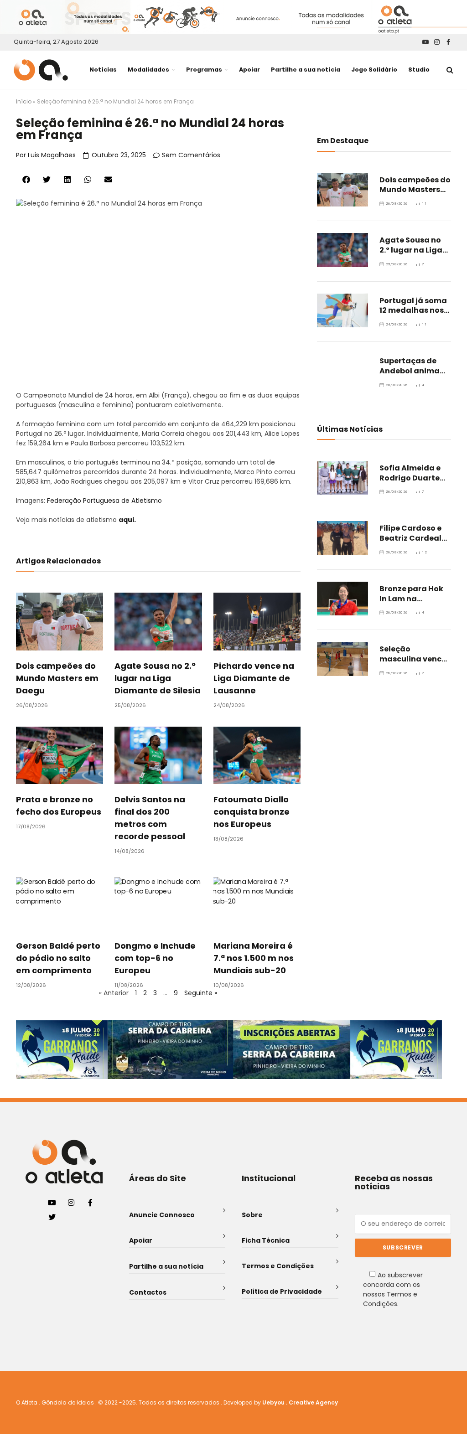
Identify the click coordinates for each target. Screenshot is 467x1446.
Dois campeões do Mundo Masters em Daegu (57, 678)
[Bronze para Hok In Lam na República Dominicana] (342, 598)
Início (23, 101)
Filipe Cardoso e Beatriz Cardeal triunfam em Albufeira (410, 533)
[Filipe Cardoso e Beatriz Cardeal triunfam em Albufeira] (342, 538)
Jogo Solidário (374, 69)
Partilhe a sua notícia (305, 69)
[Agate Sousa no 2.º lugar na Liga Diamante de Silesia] (342, 250)
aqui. (127, 519)
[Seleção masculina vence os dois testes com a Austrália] (342, 659)
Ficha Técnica (266, 1240)
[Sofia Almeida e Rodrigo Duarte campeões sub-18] (342, 478)
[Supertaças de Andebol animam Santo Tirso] (342, 370)
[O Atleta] (41, 70)
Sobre (252, 1214)
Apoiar (249, 69)
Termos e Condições (278, 1265)
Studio (419, 69)
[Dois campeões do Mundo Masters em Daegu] (342, 190)
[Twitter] (52, 1217)
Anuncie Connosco (162, 1214)
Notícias (103, 69)
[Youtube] (52, 1202)
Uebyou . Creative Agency (300, 1402)
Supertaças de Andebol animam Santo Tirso (413, 366)
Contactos (147, 1292)
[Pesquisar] (449, 70)
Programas (204, 69)
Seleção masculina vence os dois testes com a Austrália (412, 654)
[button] (26, 179)
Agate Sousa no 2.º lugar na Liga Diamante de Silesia (157, 678)
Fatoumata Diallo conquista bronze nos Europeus (251, 812)
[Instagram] (71, 1202)
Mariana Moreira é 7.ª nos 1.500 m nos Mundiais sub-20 (253, 958)
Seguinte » (200, 992)
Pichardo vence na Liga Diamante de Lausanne (253, 678)
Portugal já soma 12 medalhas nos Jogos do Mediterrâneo (413, 306)
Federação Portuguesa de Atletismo (104, 500)
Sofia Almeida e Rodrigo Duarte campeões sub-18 (413, 473)
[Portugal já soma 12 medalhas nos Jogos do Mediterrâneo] (342, 310)
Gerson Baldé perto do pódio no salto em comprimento (58, 958)
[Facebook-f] (90, 1202)
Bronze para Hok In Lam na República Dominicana (411, 594)
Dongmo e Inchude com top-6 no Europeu (155, 958)
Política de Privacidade (282, 1291)
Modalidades (148, 69)
